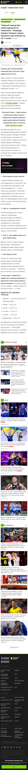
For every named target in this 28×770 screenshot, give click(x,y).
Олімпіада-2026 (5, 690)
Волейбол (18, 683)
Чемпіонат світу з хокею (7, 19)
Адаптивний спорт (7, 700)
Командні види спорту (19, 700)
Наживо (6, 12)
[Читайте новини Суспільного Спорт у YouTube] (5, 747)
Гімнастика (4, 714)
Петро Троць (7, 42)
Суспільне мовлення (4, 731)
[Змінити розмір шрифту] (24, 46)
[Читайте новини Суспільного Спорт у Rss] (8, 747)
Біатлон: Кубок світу (5, 671)
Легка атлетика (19, 680)
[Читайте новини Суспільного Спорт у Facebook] (2, 747)
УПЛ (16, 674)
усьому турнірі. (12, 103)
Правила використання (19, 731)
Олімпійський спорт (5, 717)
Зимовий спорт (6, 708)
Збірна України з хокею (20, 19)
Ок (14, 766)
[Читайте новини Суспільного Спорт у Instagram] (17, 747)
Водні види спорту (7, 721)
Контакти (4, 728)
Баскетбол (18, 708)
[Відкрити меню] (26, 2)
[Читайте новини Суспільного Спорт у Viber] (14, 747)
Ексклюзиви (5, 678)
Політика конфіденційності (6, 735)
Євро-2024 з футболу (4, 711)
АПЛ (16, 687)
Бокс (16, 710)
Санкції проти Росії (7, 687)
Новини (13, 12)
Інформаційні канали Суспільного (19, 736)
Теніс (16, 678)
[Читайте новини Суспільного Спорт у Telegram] (11, 747)
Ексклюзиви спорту (6, 21)
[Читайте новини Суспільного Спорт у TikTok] (20, 747)
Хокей (14, 21)
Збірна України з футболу (6, 704)
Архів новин (18, 728)
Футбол (3, 680)
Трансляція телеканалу (4, 675)
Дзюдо (17, 717)
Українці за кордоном (4, 684)
